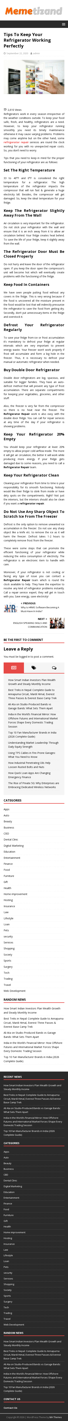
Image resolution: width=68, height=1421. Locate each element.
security (8, 936)
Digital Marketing (14, 845)
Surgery (8, 966)
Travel (7, 985)
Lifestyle (8, 918)
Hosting (8, 900)
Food (7, 869)
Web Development (15, 991)
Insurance (9, 906)
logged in (24, 656)
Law (6, 912)
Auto (6, 815)
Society (8, 954)
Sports (7, 960)
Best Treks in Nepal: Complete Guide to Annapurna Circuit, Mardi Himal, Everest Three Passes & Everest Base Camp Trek (32, 694)
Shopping (9, 948)
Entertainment (12, 857)
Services (8, 942)
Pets (6, 930)
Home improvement (15, 894)
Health (7, 888)
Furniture (9, 876)
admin (36, 53)
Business (9, 827)
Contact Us (10, 1407)
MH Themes (56, 1417)
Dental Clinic (11, 839)
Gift (6, 882)
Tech (6, 972)
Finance (8, 863)
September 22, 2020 (17, 53)
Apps (6, 809)
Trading (8, 978)
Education (9, 851)
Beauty (8, 821)
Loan (7, 924)
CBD (6, 833)
